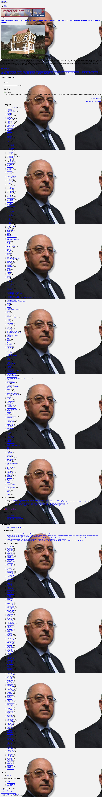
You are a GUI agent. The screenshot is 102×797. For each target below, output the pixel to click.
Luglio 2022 (9, 612)
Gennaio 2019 (10, 669)
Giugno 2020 (10, 646)
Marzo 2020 (9, 650)
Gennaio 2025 (10, 572)
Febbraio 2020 (10, 651)
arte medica (9, 192)
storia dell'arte (10, 475)
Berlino (8, 234)
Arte (24, 71)
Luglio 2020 (9, 645)
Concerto (9, 264)
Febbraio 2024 (10, 587)
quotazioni (9, 439)
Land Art (9, 336)
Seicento (9, 456)
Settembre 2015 (10, 723)
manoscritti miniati (11, 363)
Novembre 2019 (10, 656)
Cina (8, 254)
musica (8, 395)
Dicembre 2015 (10, 719)
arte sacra (9, 218)
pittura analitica (10, 421)
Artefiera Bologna (11, 226)
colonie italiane (10, 262)
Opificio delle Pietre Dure (13, 409)
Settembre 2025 (10, 561)
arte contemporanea (11, 156)
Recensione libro (10, 443)
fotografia (9, 303)
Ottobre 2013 (10, 754)
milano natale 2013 (11, 371)
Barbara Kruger (16, 72)
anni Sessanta (10, 126)
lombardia (9, 350)
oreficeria (9, 410)
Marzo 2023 (9, 602)
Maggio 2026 (10, 551)
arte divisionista (10, 163)
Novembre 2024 (10, 575)
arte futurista (9, 180)
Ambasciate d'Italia (11, 111)
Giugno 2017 (10, 695)
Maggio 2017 (10, 696)
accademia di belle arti (12, 107)
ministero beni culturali (12, 377)
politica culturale (65, 71)
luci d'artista (9, 352)
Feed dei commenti (11, 784)
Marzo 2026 (9, 553)
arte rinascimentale (11, 212)
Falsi (8, 282)
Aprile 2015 (9, 730)
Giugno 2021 (10, 630)
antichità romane (94, 71)
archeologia (19, 71)
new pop (9, 402)
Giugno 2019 (10, 662)
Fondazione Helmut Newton (13, 295)
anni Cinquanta (10, 118)
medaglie (9, 366)
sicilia (8, 464)
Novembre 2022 (10, 607)
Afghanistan (9, 110)
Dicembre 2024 (10, 573)
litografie (9, 348)
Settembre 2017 (10, 691)
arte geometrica (10, 181)
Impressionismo (10, 325)
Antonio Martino (10, 515)
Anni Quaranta (10, 125)
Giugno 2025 (10, 565)
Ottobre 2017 (10, 689)
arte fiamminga (10, 175)
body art (8, 238)
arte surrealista (10, 220)
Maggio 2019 (10, 664)
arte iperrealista (10, 188)
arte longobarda (10, 191)
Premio (8, 433)
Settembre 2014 (10, 739)
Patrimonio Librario (11, 416)
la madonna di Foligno (12, 335)
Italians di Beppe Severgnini (13, 519)
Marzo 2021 (9, 634)
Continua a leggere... (5, 68)
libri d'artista (9, 343)
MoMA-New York (11, 382)
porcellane (9, 432)
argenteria (12, 144)
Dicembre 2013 (10, 751)
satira (8, 451)
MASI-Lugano (10, 365)
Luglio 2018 (9, 677)
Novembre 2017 (10, 688)
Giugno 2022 (10, 614)
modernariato (10, 381)
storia (77, 71)
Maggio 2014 (10, 744)
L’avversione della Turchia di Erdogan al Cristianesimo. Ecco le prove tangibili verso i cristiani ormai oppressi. (42, 503)
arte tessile (9, 223)
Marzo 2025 (9, 569)
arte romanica (10, 215)
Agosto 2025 (10, 563)
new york (9, 404)
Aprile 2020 (9, 649)
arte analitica (9, 149)
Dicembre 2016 (10, 703)
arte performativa (11, 206)
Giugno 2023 (10, 598)
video (8, 492)
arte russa (9, 216)
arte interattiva (10, 187)
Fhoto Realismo (10, 288)
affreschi (9, 109)
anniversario (9, 132)
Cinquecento (10, 257)
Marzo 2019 (9, 666)
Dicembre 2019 (10, 654)
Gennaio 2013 (10, 766)
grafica (8, 320)
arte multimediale (11, 199)
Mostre (55, 71)
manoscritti (9, 362)
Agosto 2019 (10, 660)
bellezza (8, 233)
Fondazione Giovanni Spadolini (14, 293)
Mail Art (9, 359)
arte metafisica (10, 194)
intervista (9, 330)
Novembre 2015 (10, 720)
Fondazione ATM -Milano (13, 292)
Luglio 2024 (9, 580)
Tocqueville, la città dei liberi (13, 521)
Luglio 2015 (9, 726)
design (8, 270)
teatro (8, 479)
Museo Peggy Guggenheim (13, 394)
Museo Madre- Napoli (12, 393)
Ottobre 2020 (10, 641)
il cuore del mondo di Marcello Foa (15, 518)
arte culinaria (10, 157)
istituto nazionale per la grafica (14, 332)
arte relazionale (10, 211)
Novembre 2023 (10, 591)
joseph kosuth (67, 72)
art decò (8, 141)
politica (8, 426)
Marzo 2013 (9, 763)
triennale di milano (11, 484)
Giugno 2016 (10, 711)
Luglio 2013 (9, 758)
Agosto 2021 (10, 627)
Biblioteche (9, 235)
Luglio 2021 (9, 629)
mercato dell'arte (10, 369)
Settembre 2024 (10, 577)
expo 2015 (9, 281)
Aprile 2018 (9, 681)
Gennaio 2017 (10, 701)
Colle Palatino (30, 72)
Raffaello (9, 441)
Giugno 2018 (10, 678)
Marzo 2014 (9, 747)
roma (33, 73)
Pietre (8, 418)
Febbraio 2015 (10, 732)
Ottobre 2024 (10, 576)
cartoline (9, 250)
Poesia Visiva (10, 424)
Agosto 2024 (10, 579)
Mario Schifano (92, 72)
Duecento (9, 276)
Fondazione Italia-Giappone (13, 296)
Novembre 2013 (10, 752)
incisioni (12, 284)
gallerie (8, 311)
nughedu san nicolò (11, 408)
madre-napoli (10, 358)
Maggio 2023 (10, 599)
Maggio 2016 (10, 712)
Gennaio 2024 (10, 588)
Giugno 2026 (10, 549)
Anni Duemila (8, 71)
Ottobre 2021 (10, 625)
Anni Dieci (9, 119)
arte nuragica (10, 200)
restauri (8, 444)
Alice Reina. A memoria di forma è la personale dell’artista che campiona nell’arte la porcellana (29, 533)
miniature (9, 374)
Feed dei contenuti (11, 783)
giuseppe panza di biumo (12, 317)
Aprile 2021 (9, 633)
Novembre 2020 (10, 639)
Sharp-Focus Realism (12, 463)
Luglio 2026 (9, 548)
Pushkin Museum (11, 436)
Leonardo (9, 339)
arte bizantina (10, 152)
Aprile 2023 (9, 600)
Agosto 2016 (10, 708)
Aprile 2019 (9, 665)
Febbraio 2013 (10, 765)
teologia (8, 480)
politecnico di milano (11, 425)
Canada (8, 243)
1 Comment (3, 75)
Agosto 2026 (10, 546)
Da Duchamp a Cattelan (39, 72)
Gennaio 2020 (10, 653)
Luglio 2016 (9, 709)
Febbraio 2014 (10, 748)
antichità (14, 71)
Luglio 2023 (9, 596)
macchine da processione (12, 355)
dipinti (8, 273)
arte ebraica (9, 164)
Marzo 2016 (9, 715)
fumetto (8, 305)
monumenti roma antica (47, 71)
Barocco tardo (10, 230)
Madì (8, 356)
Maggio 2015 (10, 728)
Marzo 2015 (9, 731)
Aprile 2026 (9, 552)
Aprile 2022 (9, 616)
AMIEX (9, 117)
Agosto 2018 (10, 676)
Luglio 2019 (9, 661)
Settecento (9, 461)
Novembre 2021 (10, 623)
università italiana (11, 487)
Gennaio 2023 (10, 604)
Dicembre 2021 (10, 622)
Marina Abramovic (84, 72)
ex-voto (8, 280)
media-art (9, 367)
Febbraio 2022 (10, 619)
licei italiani (9, 346)
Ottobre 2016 (10, 705)
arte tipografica (10, 225)
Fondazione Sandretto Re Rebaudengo (16, 301)
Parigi (8, 414)
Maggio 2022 (10, 615)
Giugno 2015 (10, 727)
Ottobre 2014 (10, 738)
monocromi (9, 385)
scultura (8, 453)
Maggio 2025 (10, 567)
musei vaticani (10, 391)
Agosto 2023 (10, 595)
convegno (9, 265)
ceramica (9, 253)
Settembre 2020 (10, 642)
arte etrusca (9, 171)
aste (7, 227)
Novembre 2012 (10, 769)
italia (8, 334)
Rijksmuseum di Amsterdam (13, 445)
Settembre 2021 (10, 626)
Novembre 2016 (10, 704)
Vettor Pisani (46, 73)
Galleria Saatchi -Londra (12, 309)
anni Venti (9, 130)
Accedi (8, 781)
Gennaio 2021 (10, 637)
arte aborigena (10, 146)
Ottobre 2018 (10, 673)
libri (7, 342)
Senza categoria (10, 459)
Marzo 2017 (9, 699)
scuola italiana (10, 455)
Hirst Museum (10, 323)
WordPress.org (10, 785)
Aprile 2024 (9, 584)
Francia (8, 304)
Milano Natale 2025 (11, 373)
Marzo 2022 (9, 618)
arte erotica (9, 168)
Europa (8, 278)
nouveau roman (10, 405)
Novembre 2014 (10, 736)
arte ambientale (10, 148)
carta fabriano (10, 247)
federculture (9, 286)
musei (59, 71)
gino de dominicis (59, 72)
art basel (8, 140)
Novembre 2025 (10, 559)
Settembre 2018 (10, 674)
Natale (8, 398)
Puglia (8, 435)
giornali (8, 316)
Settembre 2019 (10, 658)
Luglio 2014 (9, 742)
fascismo (9, 285)
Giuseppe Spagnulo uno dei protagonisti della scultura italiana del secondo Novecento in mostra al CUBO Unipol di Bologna (36, 539)
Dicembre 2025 (10, 557)
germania (9, 313)
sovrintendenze (10, 467)
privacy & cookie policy (6, 791)
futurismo (9, 308)
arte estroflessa (10, 169)
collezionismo (10, 261)
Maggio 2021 (10, 631)
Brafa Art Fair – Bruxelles (13, 239)
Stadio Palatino (38, 73)
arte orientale (10, 204)
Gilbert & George (50, 72)
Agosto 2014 (10, 740)
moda (8, 379)
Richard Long (28, 73)
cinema (8, 255)
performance (9, 417)
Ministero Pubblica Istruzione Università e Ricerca (18, 378)
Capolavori (9, 245)
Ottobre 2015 (10, 722)
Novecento (9, 406)
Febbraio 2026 (10, 555)
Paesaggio (9, 413)
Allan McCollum (86, 71)
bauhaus (8, 231)
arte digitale (9, 160)
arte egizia (9, 165)
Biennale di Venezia (11, 237)
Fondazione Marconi (11, 299)
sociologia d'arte (10, 465)
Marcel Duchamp (75, 72)
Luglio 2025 (9, 564)
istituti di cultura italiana (12, 331)
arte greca (9, 184)
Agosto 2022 (10, 611)
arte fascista (9, 172)
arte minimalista (10, 198)
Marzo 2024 (9, 586)
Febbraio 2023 (10, 603)
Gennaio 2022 (10, 621)
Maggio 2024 (10, 583)
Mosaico (9, 387)
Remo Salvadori (20, 73)
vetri (8, 491)
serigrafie (9, 460)
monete (8, 383)
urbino (8, 488)
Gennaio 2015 (10, 734)
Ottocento (9, 412)
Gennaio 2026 (10, 556)
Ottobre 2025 (10, 560)
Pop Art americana (11, 430)
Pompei (8, 429)
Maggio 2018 (10, 680)
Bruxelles (9, 241)
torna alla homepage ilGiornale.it (8, 793)
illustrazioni (9, 324)
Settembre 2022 (10, 610)
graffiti (8, 319)
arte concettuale (10, 154)
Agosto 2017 (10, 692)
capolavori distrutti (11, 246)
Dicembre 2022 (10, 606)
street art (9, 476)
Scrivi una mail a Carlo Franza (93, 101)
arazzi (8, 134)
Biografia (6, 6)
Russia (8, 449)
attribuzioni (9, 229)
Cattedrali (9, 251)
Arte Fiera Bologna (11, 176)
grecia (8, 321)
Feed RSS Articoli (5, 794)
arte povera (9, 208)
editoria (8, 277)
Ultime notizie (10, 509)
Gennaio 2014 (10, 750)
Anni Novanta (10, 122)
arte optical (9, 203)
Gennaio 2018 (10, 685)
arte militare (9, 195)
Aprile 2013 (9, 762)
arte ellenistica (10, 167)
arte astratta (9, 150)
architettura (9, 137)
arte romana (9, 214)
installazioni (39, 71)
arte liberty (9, 189)
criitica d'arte (29, 71)
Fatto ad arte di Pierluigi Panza (14, 517)
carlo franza (23, 72)
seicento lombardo (11, 457)
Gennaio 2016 (10, 717)
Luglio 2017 (9, 693)
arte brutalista (10, 153)
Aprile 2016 (9, 713)
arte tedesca (9, 222)
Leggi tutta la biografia (95, 98)
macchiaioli (9, 354)
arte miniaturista (10, 196)
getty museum (10, 315)
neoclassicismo (10, 401)
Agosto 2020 (10, 643)
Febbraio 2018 (10, 684)
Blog (5, 5)
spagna (8, 468)
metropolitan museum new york (14, 370)
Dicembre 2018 (10, 670)
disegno (8, 274)
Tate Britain (9, 478)
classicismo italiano (11, 260)
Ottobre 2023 (10, 592)
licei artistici (9, 344)
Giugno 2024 (10, 581)
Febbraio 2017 (10, 700)
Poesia (8, 422)
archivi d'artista (10, 138)
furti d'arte (9, 307)
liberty (8, 340)
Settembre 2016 (10, 707)
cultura (33, 71)
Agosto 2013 (10, 757)
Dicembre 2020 (10, 638)
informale (9, 327)
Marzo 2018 (9, 682)
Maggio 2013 (10, 761)
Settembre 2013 (10, 755)
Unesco (8, 486)
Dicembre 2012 (10, 767)
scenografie (9, 452)
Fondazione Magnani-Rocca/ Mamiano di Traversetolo (19, 297)
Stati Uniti (9, 470)
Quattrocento (10, 437)
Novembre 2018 (10, 672)
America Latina (10, 115)
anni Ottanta (9, 124)
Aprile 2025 (9, 568)
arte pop (8, 207)
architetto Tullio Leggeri (6, 72)
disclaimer (3, 789)
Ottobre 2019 (10, 657)
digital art (9, 272)
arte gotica (9, 183)
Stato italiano (72, 71)
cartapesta (9, 249)
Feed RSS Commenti (14, 794)
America (9, 113)
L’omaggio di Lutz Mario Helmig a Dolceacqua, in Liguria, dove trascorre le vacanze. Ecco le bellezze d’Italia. (38, 500)
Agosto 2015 (10, 724)
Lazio (8, 338)
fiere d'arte (9, 289)
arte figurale (9, 177)
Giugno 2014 (10, 743)
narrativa (9, 397)
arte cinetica (12, 161)
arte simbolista (10, 219)
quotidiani (9, 440)
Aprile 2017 (9, 697)
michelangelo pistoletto (10, 73)
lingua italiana (10, 347)
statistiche (9, 471)
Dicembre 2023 (10, 590)
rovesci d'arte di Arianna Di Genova (15, 527)
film (7, 290)
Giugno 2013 (10, 759)
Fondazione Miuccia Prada (13, 300)
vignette (8, 494)
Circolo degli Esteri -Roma (13, 258)
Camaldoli (9, 242)
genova (8, 312)
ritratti (8, 447)
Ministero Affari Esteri (12, 375)
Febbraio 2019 (10, 668)
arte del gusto (10, 159)
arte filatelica (10, 179)
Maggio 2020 (10, 647)
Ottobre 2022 (10, 608)
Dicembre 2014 (10, 735)
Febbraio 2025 (10, 571)
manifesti (9, 360)
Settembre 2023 (10, 594)
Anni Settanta (10, 128)
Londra (8, 351)
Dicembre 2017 (10, 687)
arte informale (10, 185)
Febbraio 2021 (10, 635)
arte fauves (9, 173)
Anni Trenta (9, 129)
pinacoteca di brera (11, 420)
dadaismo (9, 269)
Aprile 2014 (9, 746)
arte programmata (11, 210)
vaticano (9, 490)
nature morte (9, 400)
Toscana (8, 482)
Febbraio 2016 (10, 716)
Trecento (9, 483)
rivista (8, 448)
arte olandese (10, 202)
